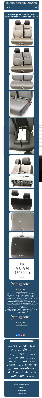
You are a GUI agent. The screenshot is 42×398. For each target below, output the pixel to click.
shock (20, 361)
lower (27, 355)
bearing (20, 365)
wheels (32, 361)
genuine (32, 358)
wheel (10, 371)
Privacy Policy (21, 390)
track (19, 350)
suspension (31, 377)
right (25, 361)
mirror (9, 369)
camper (10, 358)
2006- (33, 372)
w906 (18, 372)
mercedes (18, 376)
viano (15, 361)
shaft (27, 358)
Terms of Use (21, 393)
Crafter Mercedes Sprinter (21, 384)
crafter (11, 364)
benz (10, 361)
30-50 (32, 346)
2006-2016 (12, 346)
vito (8, 377)
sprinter (31, 364)
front (21, 354)
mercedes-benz (27, 368)
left (22, 357)
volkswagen (12, 355)
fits (25, 349)
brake (25, 371)
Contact (21, 387)
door (15, 369)
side (16, 358)
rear (25, 345)
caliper (32, 355)
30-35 (13, 349)
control (30, 350)
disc (20, 346)
